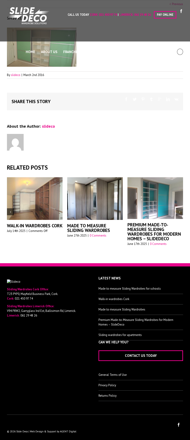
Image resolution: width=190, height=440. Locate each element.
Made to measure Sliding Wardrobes (88, 228)
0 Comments (98, 235)
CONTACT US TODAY (141, 355)
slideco (15, 75)
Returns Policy (107, 396)
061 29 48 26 (142, 15)
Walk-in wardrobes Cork (35, 226)
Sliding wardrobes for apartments (120, 335)
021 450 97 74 (108, 15)
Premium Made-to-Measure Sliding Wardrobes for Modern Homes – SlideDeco (154, 232)
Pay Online (165, 15)
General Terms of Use (112, 375)
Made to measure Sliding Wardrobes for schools (129, 289)
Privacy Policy (107, 385)
